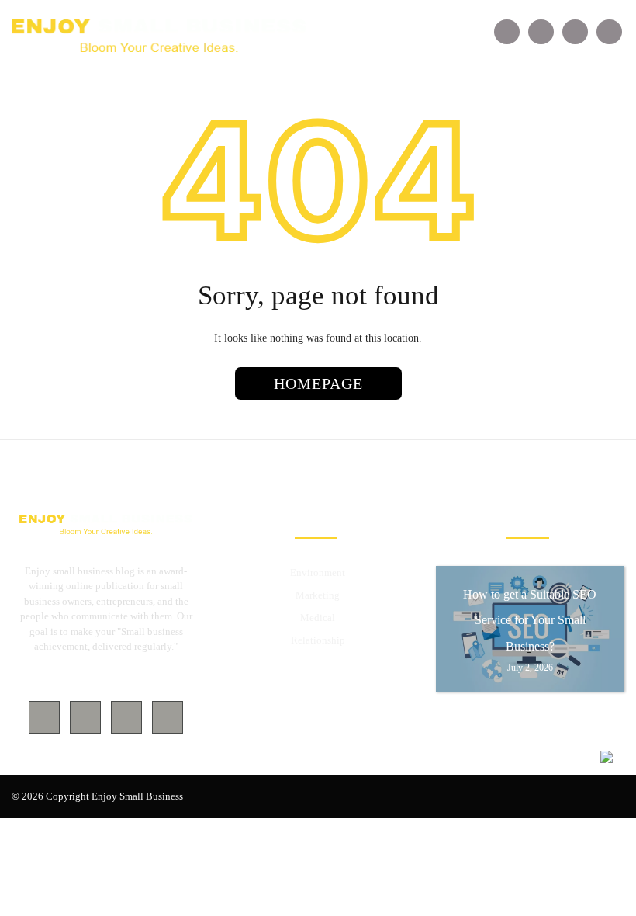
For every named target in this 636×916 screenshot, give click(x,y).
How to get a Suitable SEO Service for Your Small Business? (529, 620)
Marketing (318, 595)
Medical (317, 617)
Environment (317, 572)
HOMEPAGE (318, 383)
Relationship (318, 640)
